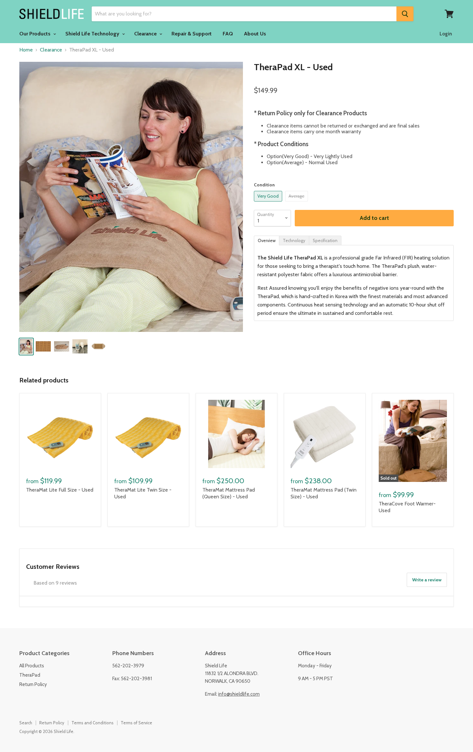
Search (25, 722)
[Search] (404, 13)
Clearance (146, 34)
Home (26, 50)
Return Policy (33, 684)
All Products (31, 666)
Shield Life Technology (93, 34)
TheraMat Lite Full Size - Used (59, 490)
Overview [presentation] (266, 240)
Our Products (35, 34)
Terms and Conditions (92, 722)
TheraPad (29, 675)
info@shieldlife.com (239, 694)
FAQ (228, 34)
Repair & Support (192, 34)
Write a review (426, 580)
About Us (255, 34)
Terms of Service (136, 722)
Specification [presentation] (325, 240)
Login (446, 34)
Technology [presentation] (294, 240)
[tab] (266, 240)
